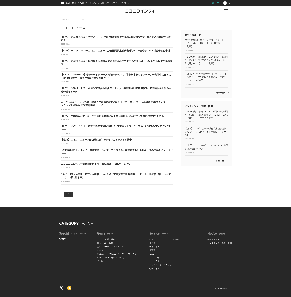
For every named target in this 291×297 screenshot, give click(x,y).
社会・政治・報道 (105, 243)
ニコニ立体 (154, 258)
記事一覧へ (221, 93)
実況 (108, 3)
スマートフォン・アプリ (160, 265)
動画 (68, 3)
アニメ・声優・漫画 (106, 239)
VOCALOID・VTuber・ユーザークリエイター (117, 254)
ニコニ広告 (154, 261)
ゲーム (100, 250)
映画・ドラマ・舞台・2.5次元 (110, 258)
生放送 (81, 3)
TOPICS (62, 239)
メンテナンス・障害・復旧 (219, 243)
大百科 (101, 3)
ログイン (216, 3)
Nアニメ (115, 3)
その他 (100, 261)
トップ (64, 19)
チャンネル (91, 3)
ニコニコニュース (78, 19)
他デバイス (154, 269)
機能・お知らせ (214, 239)
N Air (151, 254)
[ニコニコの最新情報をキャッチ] (69, 288)
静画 (74, 3)
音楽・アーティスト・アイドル (111, 247)
